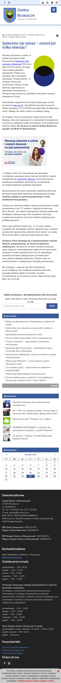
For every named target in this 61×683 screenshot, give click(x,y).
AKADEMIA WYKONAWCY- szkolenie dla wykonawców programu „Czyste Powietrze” (33, 428)
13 (30, 469)
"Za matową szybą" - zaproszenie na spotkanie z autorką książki (28, 368)
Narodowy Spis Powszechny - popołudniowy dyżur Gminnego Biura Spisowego (29, 349)
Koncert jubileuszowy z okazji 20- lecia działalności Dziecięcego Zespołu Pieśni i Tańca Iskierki (29, 378)
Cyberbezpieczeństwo (12, 653)
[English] (56, 2)
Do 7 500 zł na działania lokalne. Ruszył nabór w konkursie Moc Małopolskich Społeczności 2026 (35, 412)
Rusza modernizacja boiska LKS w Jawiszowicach (29, 338)
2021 (24, 35)
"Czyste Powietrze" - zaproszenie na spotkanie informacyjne (27, 343)
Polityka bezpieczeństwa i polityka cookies (36, 681)
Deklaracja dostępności (13, 650)
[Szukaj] (47, 2)
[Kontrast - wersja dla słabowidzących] (52, 2)
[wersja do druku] (57, 35)
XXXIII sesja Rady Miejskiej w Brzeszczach (25, 374)
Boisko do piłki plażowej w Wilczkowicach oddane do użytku (30, 323)
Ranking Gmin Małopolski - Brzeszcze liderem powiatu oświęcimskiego (31, 356)
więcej (54, 385)
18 (14, 473)
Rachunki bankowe (12, 557)
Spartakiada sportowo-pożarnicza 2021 (24, 334)
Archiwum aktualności (13, 35)
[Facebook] (4, 2)
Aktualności (10, 396)
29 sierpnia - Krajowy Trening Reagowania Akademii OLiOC (32, 437)
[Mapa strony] (42, 2)
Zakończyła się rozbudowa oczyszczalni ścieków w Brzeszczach (29, 329)
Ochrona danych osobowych (15, 647)
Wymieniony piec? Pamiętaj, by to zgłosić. (32, 419)
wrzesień (30, 35)
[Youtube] (9, 2)
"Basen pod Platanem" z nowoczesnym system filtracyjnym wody (27, 362)
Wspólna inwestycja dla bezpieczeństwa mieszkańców (31, 403)
